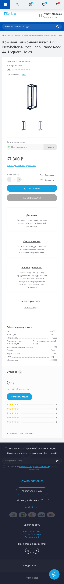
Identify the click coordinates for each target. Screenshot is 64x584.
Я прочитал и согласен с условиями (34, 467)
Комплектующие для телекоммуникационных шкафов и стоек (32, 35)
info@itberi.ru (32, 507)
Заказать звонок (50, 17)
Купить (50, 147)
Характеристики (30, 301)
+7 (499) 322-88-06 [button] (32, 481)
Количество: (13, 174)
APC (24, 74)
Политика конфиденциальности (34, 466)
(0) (16, 69)
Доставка (32, 215)
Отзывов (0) (30, 307)
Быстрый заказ (32, 197)
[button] (52, 14)
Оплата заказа (31, 241)
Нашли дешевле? (32, 267)
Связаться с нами (32, 491)
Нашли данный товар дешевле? (21, 165)
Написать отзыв (19, 396)
